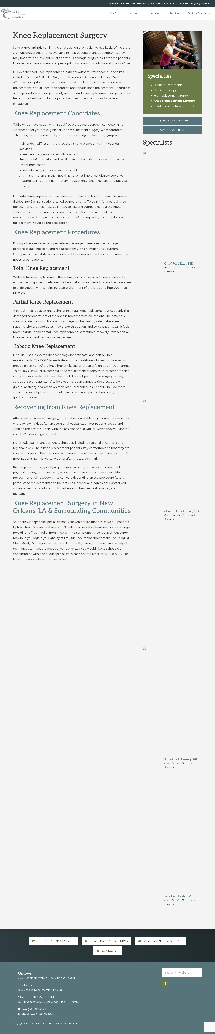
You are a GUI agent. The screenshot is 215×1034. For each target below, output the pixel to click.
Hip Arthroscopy (165, 90)
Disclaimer (73, 1023)
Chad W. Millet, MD (178, 264)
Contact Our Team (172, 130)
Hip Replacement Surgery (172, 95)
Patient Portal (173, 3)
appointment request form (47, 559)
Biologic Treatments (168, 85)
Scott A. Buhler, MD (179, 896)
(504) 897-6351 (202, 3)
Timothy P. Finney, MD (181, 759)
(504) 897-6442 (44, 1014)
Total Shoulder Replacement (174, 106)
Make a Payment (119, 3)
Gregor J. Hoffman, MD (181, 511)
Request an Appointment (147, 3)
